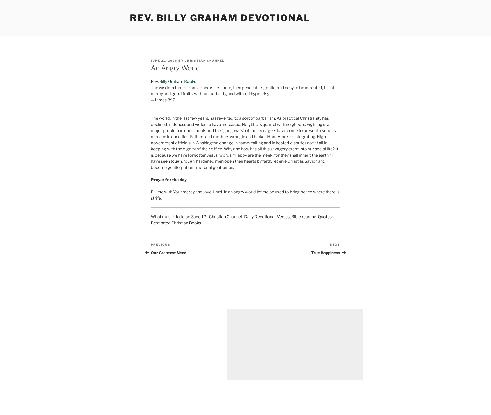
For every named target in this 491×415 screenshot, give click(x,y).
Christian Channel (205, 60)
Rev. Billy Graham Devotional (220, 18)
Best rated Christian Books (176, 223)
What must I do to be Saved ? (178, 216)
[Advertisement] (295, 344)
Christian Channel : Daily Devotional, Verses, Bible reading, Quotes (270, 216)
